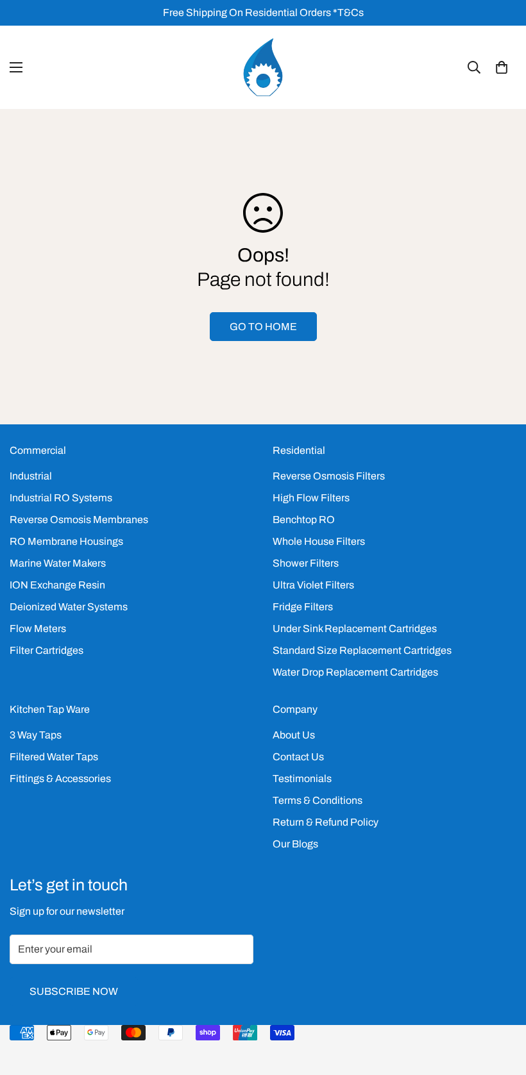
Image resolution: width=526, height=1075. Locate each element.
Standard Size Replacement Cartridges (362, 650)
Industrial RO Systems (61, 497)
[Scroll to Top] (501, 1005)
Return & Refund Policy (325, 822)
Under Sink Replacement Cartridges (355, 628)
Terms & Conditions (317, 800)
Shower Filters (306, 563)
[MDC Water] (263, 67)
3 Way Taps (36, 734)
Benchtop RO (304, 519)
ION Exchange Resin (57, 584)
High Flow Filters (311, 497)
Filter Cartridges (46, 650)
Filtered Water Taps (54, 756)
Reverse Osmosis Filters (329, 476)
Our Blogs (295, 843)
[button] (501, 67)
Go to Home (263, 326)
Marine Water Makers (58, 563)
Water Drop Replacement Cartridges (355, 672)
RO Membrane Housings (66, 541)
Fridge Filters (303, 606)
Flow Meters (38, 628)
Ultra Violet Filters (313, 584)
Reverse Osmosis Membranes (79, 519)
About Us (294, 734)
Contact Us (298, 756)
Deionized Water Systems (69, 606)
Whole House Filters (319, 541)
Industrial (31, 476)
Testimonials (302, 778)
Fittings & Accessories (60, 778)
